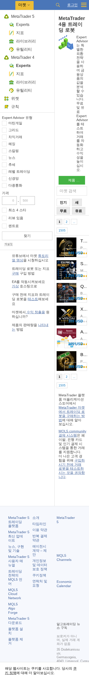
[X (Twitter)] (75, 609)
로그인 (72, 5)
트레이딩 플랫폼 (18, 522)
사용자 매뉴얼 (18, 561)
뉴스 (11, 158)
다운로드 (18, 620)
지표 (20, 33)
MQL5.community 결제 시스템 (72, 433)
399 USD (75, 366)
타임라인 (39, 524)
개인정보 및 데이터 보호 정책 (39, 565)
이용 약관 (39, 530)
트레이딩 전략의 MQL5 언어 (15, 577)
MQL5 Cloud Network (14, 594)
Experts (22, 24)
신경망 (13, 178)
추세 (11, 165)
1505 (62, 230)
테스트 (33, 299)
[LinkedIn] (67, 617)
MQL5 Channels (64, 557)
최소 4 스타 (17, 210)
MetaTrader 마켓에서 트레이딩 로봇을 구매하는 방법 (72, 413)
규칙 (15, 107)
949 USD (75, 253)
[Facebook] (60, 609)
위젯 (15, 98)
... (74, 222)
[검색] (58, 5)
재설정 (8, 243)
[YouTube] (60, 617)
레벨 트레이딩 (19, 171)
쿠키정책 (39, 575)
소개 (35, 518)
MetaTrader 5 (22, 16)
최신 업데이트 (18, 536)
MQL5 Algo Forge (13, 608)
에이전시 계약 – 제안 (39, 550)
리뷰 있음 (15, 218)
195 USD (75, 344)
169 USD (75, 321)
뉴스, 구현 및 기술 (16, 549)
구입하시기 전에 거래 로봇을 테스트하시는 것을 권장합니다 (72, 468)
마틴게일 (15, 123)
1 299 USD (74, 276)
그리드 (13, 130)
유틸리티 (24, 49)
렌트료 (13, 226)
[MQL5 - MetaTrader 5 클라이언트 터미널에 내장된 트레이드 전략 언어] (7, 5)
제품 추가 (75, 180)
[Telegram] (67, 609)
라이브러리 (26, 41)
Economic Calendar (64, 584)
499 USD (75, 298)
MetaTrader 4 (22, 57)
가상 (15, 286)
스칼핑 (13, 151)
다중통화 (15, 185)
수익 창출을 (35, 312)
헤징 (11, 144)
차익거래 (15, 137)
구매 (15, 273)
